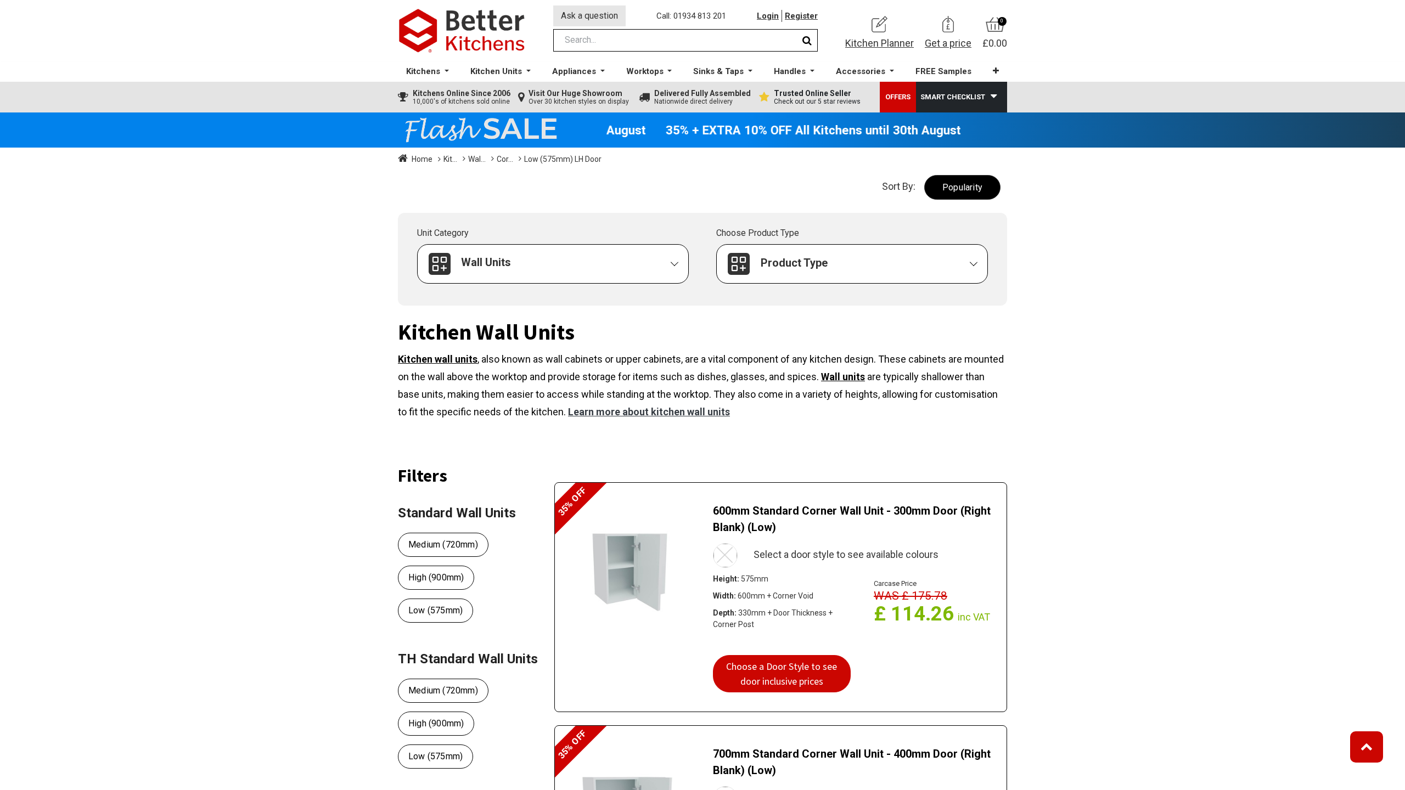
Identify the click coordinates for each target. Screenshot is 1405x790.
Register (801, 16)
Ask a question (589, 15)
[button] (996, 71)
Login (768, 16)
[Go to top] (1366, 747)
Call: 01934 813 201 (691, 16)
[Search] (807, 40)
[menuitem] (943, 71)
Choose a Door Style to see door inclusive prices (781, 673)
